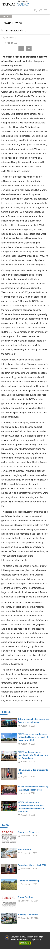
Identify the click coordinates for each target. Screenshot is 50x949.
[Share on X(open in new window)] (5, 43)
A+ (29, 48)
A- (21, 48)
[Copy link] (19, 43)
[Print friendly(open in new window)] (16, 43)
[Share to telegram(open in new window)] (12, 43)
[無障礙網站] (25, 942)
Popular (7, 712)
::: (3, 1)
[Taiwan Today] (15, 4)
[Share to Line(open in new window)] (8, 43)
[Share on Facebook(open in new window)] (2, 43)
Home (5, 16)
